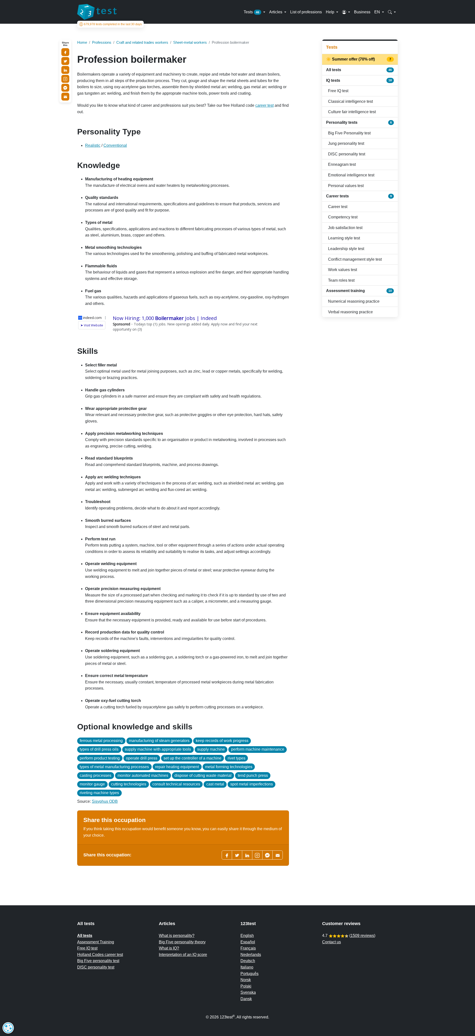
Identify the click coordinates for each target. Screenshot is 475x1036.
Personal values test (346, 186)
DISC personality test (346, 154)
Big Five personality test (98, 961)
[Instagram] (65, 79)
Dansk (246, 999)
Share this (65, 44)
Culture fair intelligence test (352, 112)
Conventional (115, 145)
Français (248, 948)
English (247, 935)
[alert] (8, 1028)
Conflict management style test (355, 259)
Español (247, 942)
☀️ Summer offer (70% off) (359, 59)
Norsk (245, 980)
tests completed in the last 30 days (113, 24)
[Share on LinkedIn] (65, 70)
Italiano (246, 967)
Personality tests (359, 122)
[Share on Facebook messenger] (65, 88)
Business (362, 12)
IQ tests (359, 80)
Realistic (92, 145)
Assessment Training (95, 942)
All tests (359, 70)
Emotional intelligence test (351, 175)
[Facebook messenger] (267, 855)
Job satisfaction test (345, 228)
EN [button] (377, 12)
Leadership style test (346, 249)
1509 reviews (362, 935)
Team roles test (341, 280)
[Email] (65, 97)
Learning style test (344, 238)
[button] (346, 12)
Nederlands (250, 954)
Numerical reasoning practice (354, 301)
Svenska (248, 992)
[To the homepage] (97, 12)
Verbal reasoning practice (350, 312)
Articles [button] (276, 12)
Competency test (342, 217)
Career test (337, 207)
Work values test (342, 270)
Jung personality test (346, 143)
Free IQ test (338, 91)
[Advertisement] (360, 356)
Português (249, 974)
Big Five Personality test (349, 133)
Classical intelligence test (350, 101)
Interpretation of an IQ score (183, 954)
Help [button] (330, 12)
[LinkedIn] (247, 855)
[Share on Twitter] (65, 61)
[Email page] (277, 855)
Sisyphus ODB (105, 801)
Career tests (359, 196)
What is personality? (176, 935)
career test (264, 105)
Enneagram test (342, 164)
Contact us (331, 942)
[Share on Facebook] (65, 52)
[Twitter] (237, 855)
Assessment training (359, 291)
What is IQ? (169, 948)
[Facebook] (227, 855)
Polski (245, 986)
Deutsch (247, 961)
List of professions (306, 12)
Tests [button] (251, 12)
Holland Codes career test (100, 954)
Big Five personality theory (182, 942)
